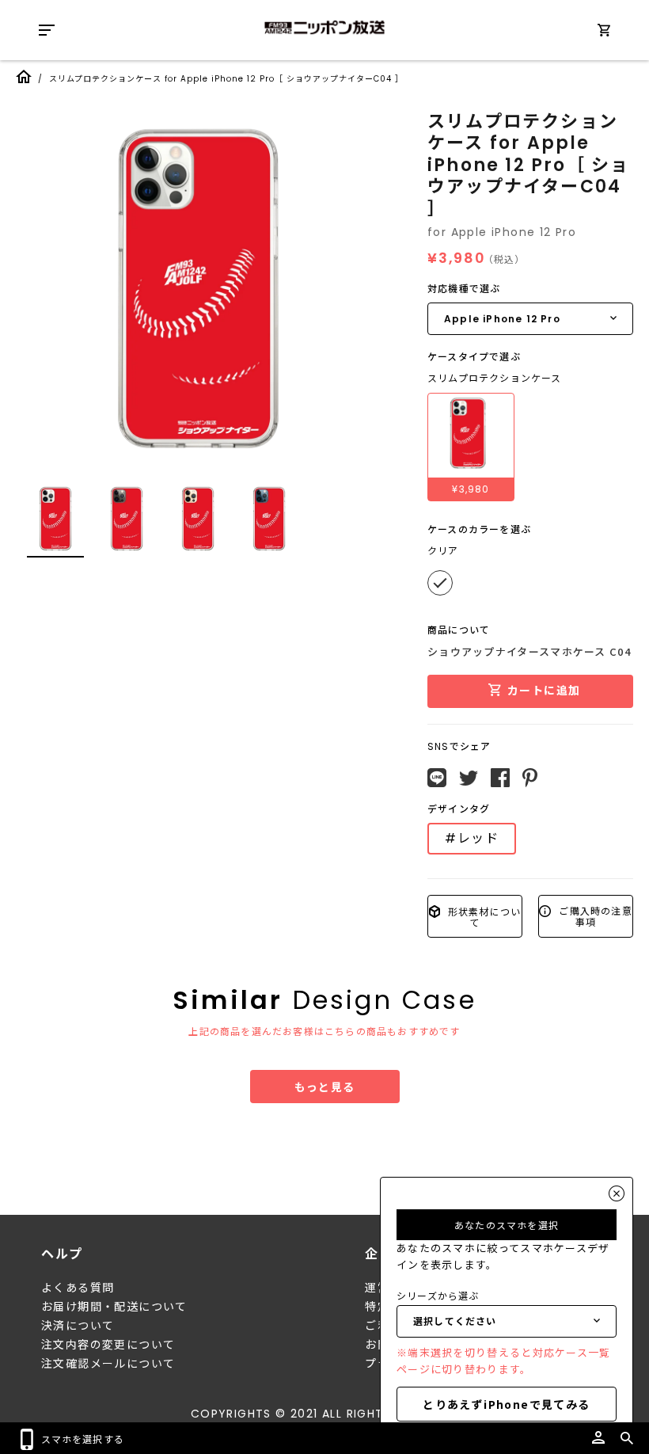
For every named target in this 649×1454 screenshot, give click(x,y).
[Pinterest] (529, 777)
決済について (77, 1326)
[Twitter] (468, 778)
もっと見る (324, 1086)
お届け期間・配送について (114, 1307)
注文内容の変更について (108, 1345)
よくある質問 (77, 1288)
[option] (198, 289)
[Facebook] (500, 777)
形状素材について (483, 916)
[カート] (604, 32)
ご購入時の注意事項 (594, 916)
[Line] (436, 777)
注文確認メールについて (108, 1364)
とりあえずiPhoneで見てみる (506, 1404)
